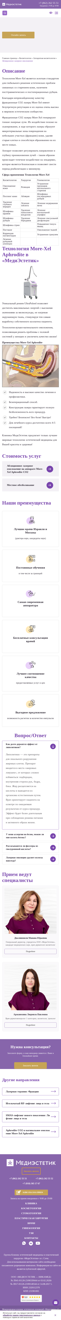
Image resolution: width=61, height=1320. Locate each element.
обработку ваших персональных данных (21, 1315)
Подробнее (30, 951)
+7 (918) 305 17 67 (31, 1183)
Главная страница (9, 58)
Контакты (31, 1238)
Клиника (31, 1203)
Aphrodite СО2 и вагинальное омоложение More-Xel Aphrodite (28, 1132)
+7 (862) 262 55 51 (49, 3)
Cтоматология (31, 1213)
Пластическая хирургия (31, 1218)
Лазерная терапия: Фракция (22, 1091)
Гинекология (31, 1228)
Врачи (31, 1223)
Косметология (25, 58)
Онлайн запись (18, 35)
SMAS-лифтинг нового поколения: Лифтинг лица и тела (28, 1117)
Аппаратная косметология (44, 58)
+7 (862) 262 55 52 (44, 1178)
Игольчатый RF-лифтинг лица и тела (27, 1103)
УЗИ (31, 1233)
